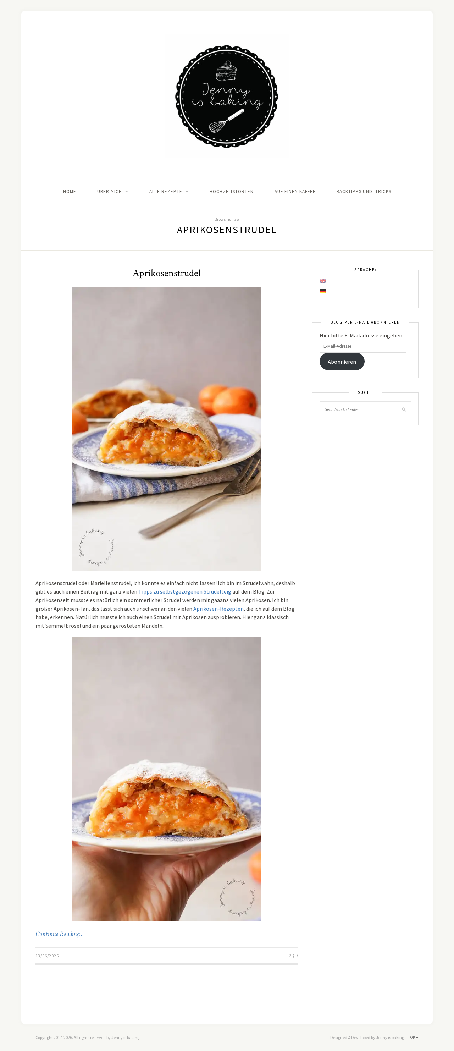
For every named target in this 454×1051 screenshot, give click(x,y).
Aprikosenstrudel (167, 273)
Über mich (109, 191)
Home (69, 191)
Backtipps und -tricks (364, 191)
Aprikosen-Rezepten (218, 608)
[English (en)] (323, 281)
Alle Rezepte (165, 191)
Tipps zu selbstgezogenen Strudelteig (184, 591)
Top (412, 1037)
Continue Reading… (59, 934)
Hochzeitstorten (232, 191)
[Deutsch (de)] (323, 291)
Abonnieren (342, 361)
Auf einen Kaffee (295, 191)
